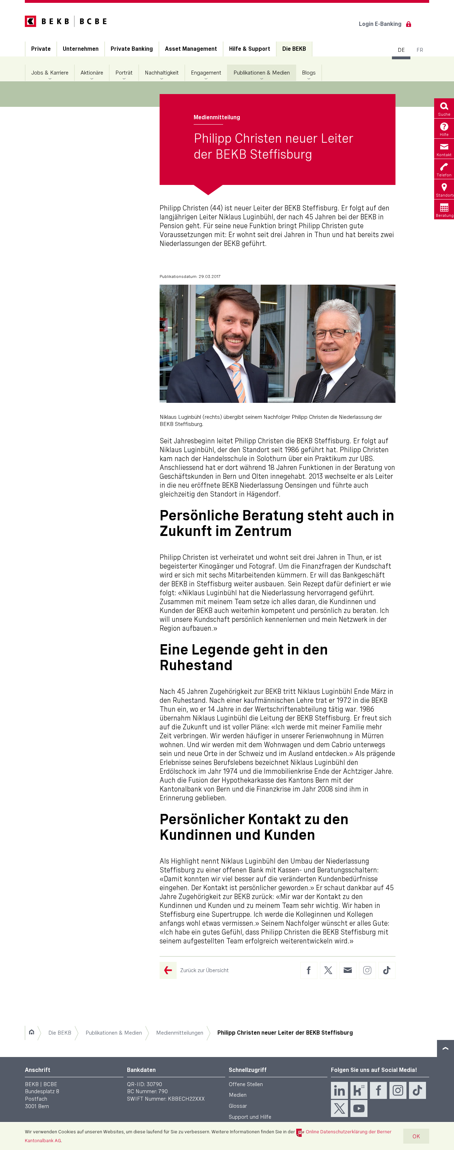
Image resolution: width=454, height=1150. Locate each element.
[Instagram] (397, 1090)
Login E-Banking (380, 24)
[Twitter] (339, 1108)
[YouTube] (358, 1108)
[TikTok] (417, 1090)
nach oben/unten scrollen (445, 1048)
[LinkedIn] (339, 1090)
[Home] (31, 1033)
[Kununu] (358, 1090)
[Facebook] (378, 1090)
